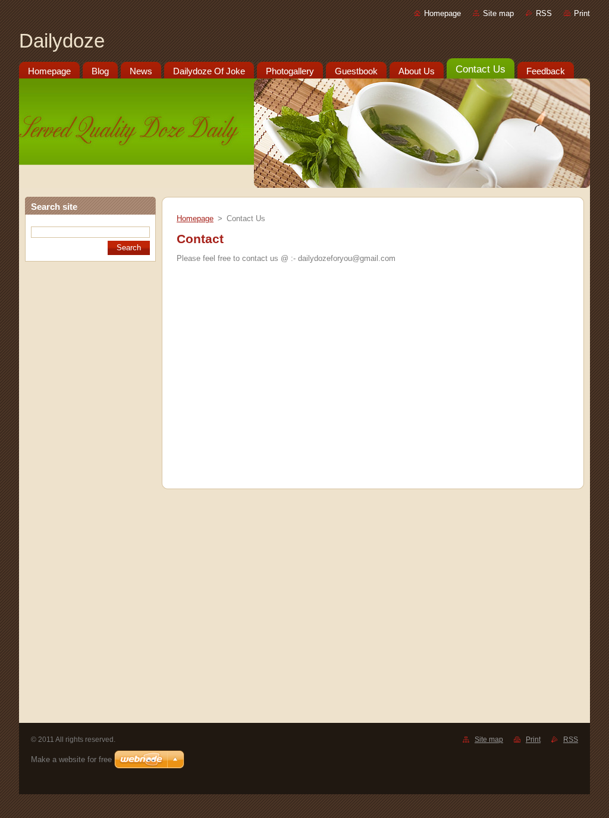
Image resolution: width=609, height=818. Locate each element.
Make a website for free (71, 759)
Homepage (442, 13)
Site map (498, 13)
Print (582, 13)
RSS (544, 13)
